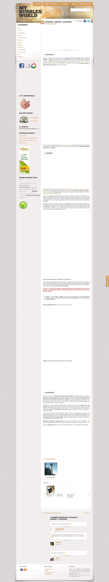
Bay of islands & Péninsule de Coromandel (70, 496)
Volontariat (24, 187)
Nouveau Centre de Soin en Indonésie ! (28, 138)
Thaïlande (20, 57)
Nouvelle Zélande (22, 49)
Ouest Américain (21, 52)
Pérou (19, 54)
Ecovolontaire (33, 195)
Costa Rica (20, 40)
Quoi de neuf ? (23, 143)
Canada (19, 35)
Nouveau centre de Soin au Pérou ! (27, 140)
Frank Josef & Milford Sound (59, 495)
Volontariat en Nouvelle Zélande (50, 495)
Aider (34, 191)
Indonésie (20, 45)
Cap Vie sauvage (48, 574)
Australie (20, 30)
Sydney (86, 513)
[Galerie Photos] (29, 123)
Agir (32, 189)
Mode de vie (21, 47)
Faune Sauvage (24, 185)
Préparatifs (22, 195)
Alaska (19, 28)
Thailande (33, 183)
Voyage (32, 193)
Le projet (46, 570)
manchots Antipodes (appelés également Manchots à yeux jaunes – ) (66, 62)
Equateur (20, 42)
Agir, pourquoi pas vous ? (50, 572)
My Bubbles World (30, 12)
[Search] (88, 10)
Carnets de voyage (22, 38)
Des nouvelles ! (22, 135)
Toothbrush (60, 529)
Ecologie (29, 191)
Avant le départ (21, 33)
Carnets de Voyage (48, 569)
